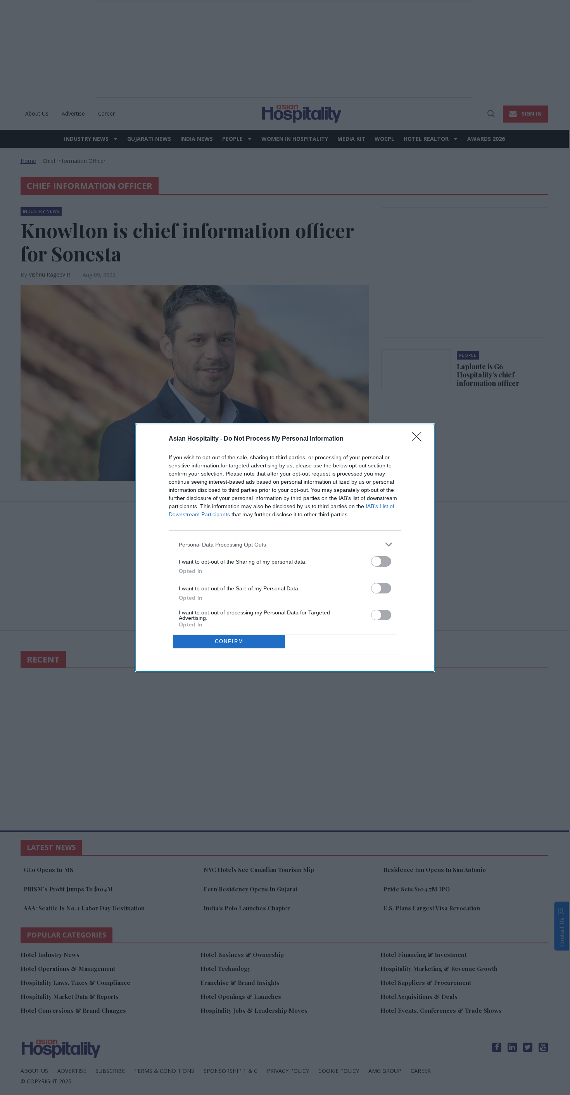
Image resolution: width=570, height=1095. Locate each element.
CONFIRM (229, 641)
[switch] (381, 561)
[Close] (419, 439)
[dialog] (285, 547)
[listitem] (285, 544)
